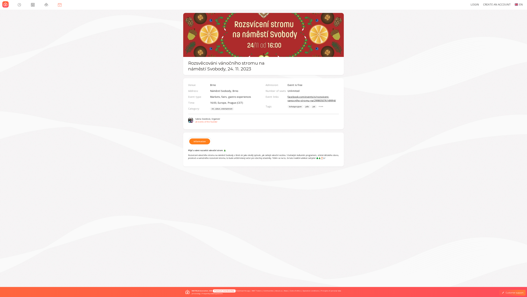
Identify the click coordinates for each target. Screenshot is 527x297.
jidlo (307, 106)
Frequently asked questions (212, 293)
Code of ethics (295, 291)
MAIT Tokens (257, 291)
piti (314, 106)
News (286, 291)
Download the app (243, 291)
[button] (520, 4)
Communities (268, 291)
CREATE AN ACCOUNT (497, 4)
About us (278, 291)
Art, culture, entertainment (222, 109)
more (321, 106)
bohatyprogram (295, 106)
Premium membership (224, 291)
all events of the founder (206, 121)
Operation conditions (311, 291)
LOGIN (475, 4)
